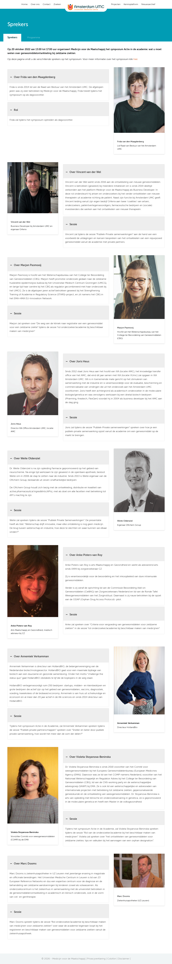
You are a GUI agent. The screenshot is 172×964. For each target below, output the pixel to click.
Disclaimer (123, 959)
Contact (46, 4)
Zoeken (57, 4)
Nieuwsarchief (148, 4)
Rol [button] (16, 110)
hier (135, 59)
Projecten (115, 4)
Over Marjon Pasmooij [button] (27, 265)
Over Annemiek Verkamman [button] (31, 656)
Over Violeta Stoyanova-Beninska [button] (90, 757)
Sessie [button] (73, 224)
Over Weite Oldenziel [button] (27, 458)
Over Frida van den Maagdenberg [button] (34, 77)
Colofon (111, 959)
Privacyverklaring (96, 959)
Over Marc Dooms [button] (25, 863)
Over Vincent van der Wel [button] (85, 172)
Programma (33, 37)
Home (24, 4)
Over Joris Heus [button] (79, 361)
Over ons (35, 4)
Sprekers (12, 37)
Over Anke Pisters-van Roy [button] (85, 555)
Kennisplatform (131, 4)
